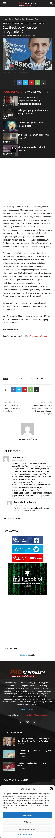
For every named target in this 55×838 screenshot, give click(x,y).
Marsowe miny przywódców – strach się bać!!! (31, 124)
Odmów (27, 821)
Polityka (27, 23)
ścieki (36, 379)
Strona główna (8, 19)
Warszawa (44, 379)
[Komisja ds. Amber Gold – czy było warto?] (9, 766)
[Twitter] (27, 722)
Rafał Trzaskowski (25, 379)
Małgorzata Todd (32, 19)
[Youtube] (34, 722)
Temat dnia (41, 23)
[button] (51, 788)
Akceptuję (27, 814)
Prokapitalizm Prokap (14, 35)
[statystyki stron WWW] (23, 655)
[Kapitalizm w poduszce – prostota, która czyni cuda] (9, 754)
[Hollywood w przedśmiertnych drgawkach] (9, 150)
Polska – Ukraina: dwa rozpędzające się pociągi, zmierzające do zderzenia (29, 100)
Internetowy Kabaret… (39, 336)
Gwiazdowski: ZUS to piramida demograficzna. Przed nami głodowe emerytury (42, 409)
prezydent (13, 379)
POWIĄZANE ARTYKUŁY (12, 92)
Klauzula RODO (27, 709)
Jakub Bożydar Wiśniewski (7, 154)
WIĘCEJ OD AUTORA (33, 92)
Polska (34, 23)
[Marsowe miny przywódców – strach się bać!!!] (9, 126)
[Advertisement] (27, 11)
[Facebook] (20, 722)
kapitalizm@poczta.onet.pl (36, 715)
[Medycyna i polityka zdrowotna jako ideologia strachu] (9, 114)
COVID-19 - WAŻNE (6, 117)
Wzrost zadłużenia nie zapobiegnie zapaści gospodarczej (12, 408)
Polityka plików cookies (25, 834)
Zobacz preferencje (27, 828)
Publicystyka (19, 19)
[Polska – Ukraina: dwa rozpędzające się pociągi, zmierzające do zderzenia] (9, 101)
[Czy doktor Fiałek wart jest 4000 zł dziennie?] (9, 138)
